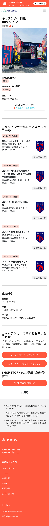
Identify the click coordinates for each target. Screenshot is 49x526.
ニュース (6, 473)
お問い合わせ (8, 493)
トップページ (8, 468)
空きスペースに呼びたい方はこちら (24, 363)
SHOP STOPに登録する (24, 383)
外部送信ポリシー (10, 516)
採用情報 (6, 488)
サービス (6, 483)
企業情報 (6, 478)
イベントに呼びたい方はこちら (24, 355)
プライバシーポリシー (12, 511)
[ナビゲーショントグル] (44, 10)
